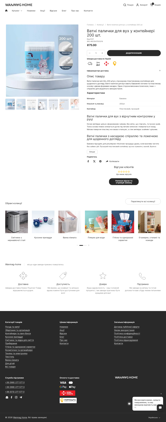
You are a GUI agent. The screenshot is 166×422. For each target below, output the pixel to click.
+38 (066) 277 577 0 (15, 382)
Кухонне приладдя (14, 337)
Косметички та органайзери (19, 350)
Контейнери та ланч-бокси (18, 333)
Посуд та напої (12, 327)
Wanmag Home (20, 417)
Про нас (63, 340)
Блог (62, 337)
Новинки (64, 327)
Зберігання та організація (17, 330)
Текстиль (9, 356)
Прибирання (11, 343)
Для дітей (10, 363)
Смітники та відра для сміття (19, 340)
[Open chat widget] (160, 407)
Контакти (64, 343)
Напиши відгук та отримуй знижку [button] (123, 181)
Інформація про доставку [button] (98, 71)
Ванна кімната (12, 360)
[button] (128, 4)
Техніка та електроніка (16, 353)
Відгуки (63, 333)
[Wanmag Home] (18, 5)
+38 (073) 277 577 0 (14, 391)
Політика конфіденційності (127, 333)
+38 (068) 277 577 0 (15, 387)
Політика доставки (123, 337)
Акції (62, 330)
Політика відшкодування (126, 340)
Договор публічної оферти (126, 327)
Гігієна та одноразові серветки (20, 347)
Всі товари (10, 366)
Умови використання (124, 330)
